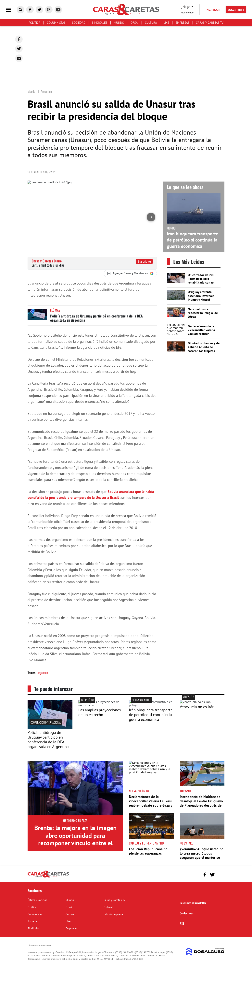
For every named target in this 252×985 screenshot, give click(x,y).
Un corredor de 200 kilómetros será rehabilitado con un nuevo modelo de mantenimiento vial (201, 282)
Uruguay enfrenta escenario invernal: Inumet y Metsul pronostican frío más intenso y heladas (202, 299)
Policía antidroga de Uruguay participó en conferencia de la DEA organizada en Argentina (96, 318)
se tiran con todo (141, 700)
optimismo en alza (75, 820)
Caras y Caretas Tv (209, 22)
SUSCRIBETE (236, 10)
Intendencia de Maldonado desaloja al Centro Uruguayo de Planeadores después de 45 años (201, 803)
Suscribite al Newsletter (193, 903)
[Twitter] (19, 48)
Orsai (134, 22)
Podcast (108, 907)
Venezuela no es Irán (197, 706)
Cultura (151, 22)
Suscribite (144, 261)
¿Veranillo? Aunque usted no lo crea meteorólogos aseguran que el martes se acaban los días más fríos (201, 855)
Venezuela (188, 697)
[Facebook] (19, 39)
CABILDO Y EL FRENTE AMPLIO (146, 843)
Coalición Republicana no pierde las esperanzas (148, 851)
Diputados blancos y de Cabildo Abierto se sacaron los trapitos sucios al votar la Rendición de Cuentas (204, 350)
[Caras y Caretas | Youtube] (58, 9)
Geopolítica (87, 700)
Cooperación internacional (46, 722)
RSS (182, 923)
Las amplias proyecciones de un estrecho (99, 712)
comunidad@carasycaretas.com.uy (69, 955)
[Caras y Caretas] (48, 877)
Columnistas (56, 22)
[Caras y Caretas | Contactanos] (220, 874)
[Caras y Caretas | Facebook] (30, 9)
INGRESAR (213, 10)
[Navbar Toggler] (11, 10)
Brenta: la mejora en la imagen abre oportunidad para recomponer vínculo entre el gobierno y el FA (75, 839)
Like (166, 22)
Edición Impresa (113, 914)
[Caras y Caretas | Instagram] (49, 9)
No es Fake (186, 843)
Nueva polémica (139, 790)
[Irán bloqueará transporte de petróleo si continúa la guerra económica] (151, 705)
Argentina (42, 672)
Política (34, 22)
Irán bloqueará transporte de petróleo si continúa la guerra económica (192, 240)
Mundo (119, 22)
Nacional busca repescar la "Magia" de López (203, 312)
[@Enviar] (19, 58)
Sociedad (78, 22)
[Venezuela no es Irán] (195, 702)
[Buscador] (20, 9)
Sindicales (99, 22)
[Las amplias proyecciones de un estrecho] (100, 705)
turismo (185, 790)
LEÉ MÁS (55, 310)
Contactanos (187, 913)
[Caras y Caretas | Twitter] (39, 9)
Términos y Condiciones (39, 945)
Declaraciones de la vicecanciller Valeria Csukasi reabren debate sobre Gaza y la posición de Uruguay (203, 333)
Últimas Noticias (37, 900)
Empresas (182, 22)
